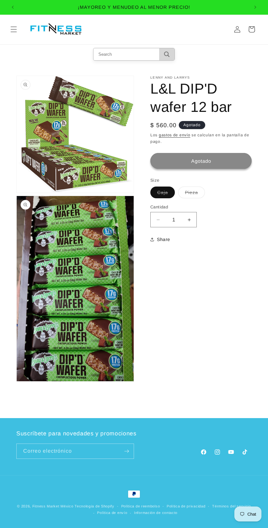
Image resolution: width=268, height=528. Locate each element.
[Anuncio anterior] (13, 7)
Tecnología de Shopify (94, 506)
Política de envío (112, 513)
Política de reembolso (140, 506)
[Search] (167, 54)
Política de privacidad (186, 506)
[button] (14, 29)
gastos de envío (175, 135)
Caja (166, 193)
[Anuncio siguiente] (255, 7)
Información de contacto (155, 513)
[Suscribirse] (126, 451)
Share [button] (163, 239)
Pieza (195, 193)
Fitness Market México (53, 506)
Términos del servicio (231, 506)
